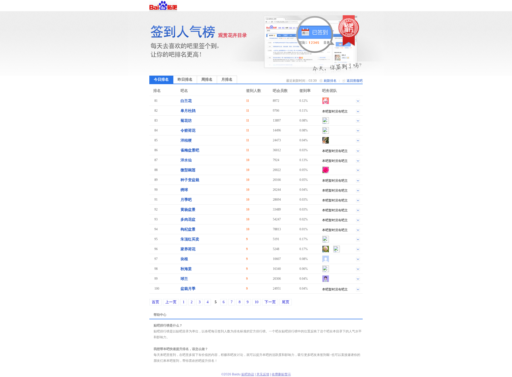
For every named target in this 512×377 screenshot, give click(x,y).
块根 (184, 259)
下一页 (270, 302)
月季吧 (186, 200)
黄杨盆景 (188, 210)
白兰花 (186, 101)
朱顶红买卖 (190, 239)
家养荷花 (188, 249)
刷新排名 (330, 81)
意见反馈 (263, 374)
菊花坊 (186, 121)
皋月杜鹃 (188, 111)
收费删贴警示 (281, 374)
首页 (155, 302)
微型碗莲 (188, 170)
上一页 (171, 302)
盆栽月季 (188, 289)
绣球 (184, 190)
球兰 (184, 279)
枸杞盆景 (188, 229)
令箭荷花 (188, 131)
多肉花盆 (188, 219)
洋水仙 (186, 160)
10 (256, 302)
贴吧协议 (247, 374)
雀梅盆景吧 (190, 150)
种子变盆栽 (190, 180)
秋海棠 (186, 269)
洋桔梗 (186, 140)
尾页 (285, 302)
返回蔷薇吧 (355, 81)
